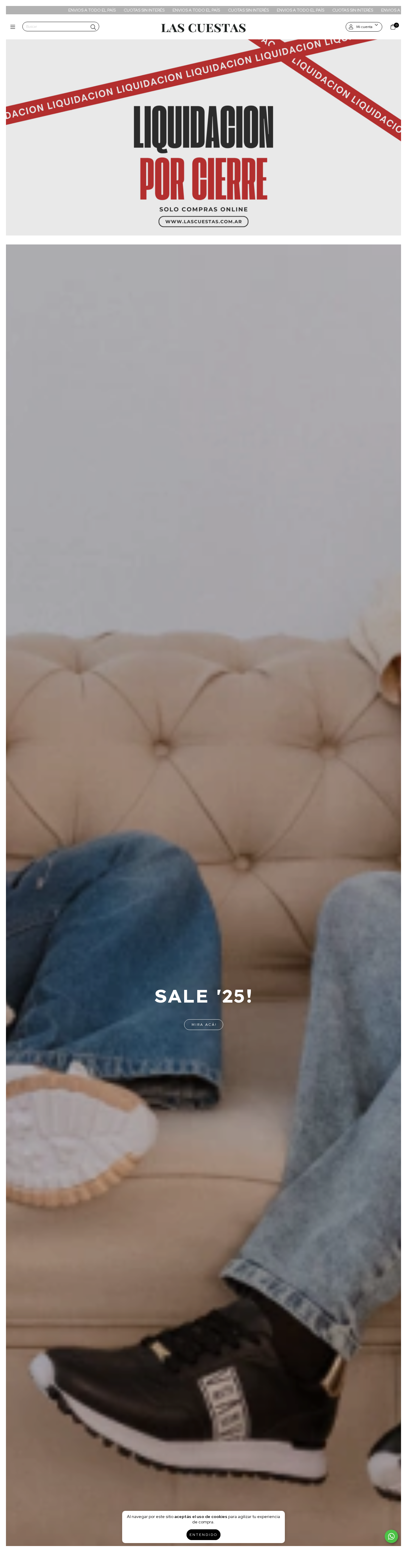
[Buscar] (93, 27)
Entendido (203, 1534)
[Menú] (14, 27)
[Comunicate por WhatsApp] (391, 1536)
